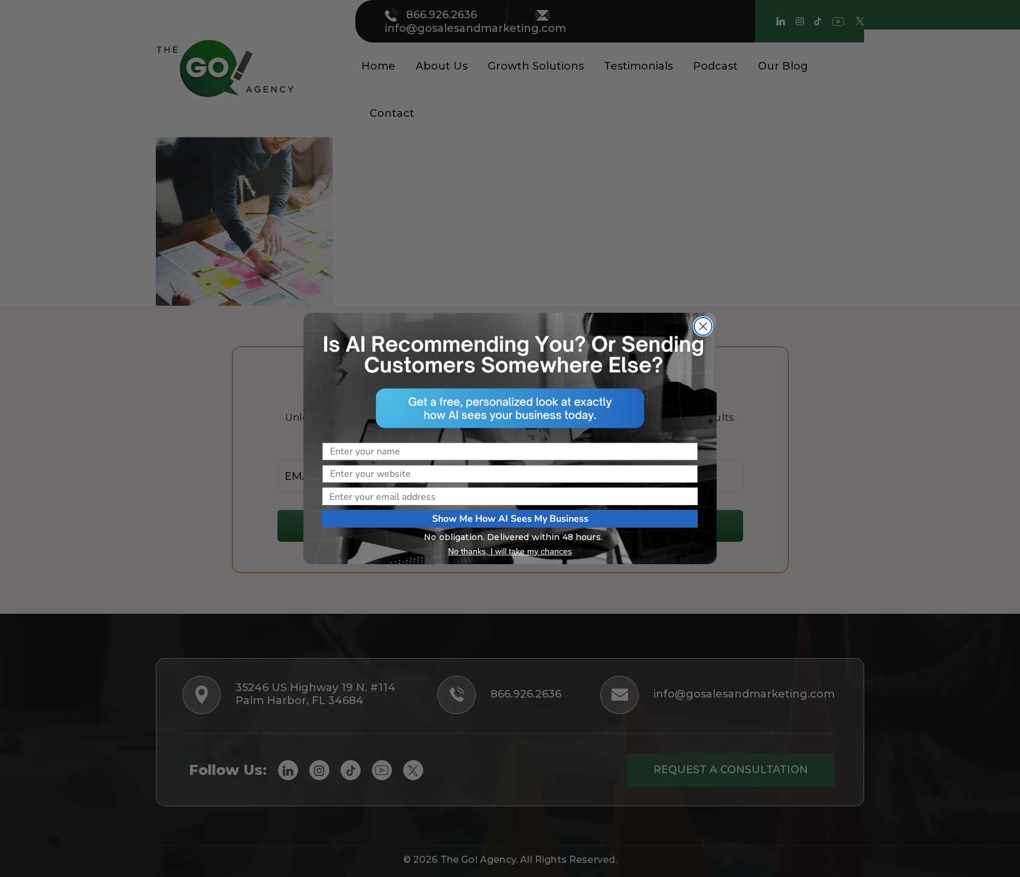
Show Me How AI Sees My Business (510, 518)
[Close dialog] (703, 326)
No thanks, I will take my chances (510, 551)
